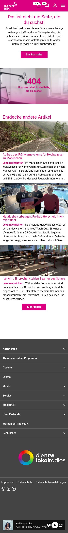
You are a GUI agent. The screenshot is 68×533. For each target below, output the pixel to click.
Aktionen (8, 367)
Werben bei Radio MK (15, 423)
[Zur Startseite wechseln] (10, 5)
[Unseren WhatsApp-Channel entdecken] (3, 489)
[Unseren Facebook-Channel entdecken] (9, 489)
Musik (6, 386)
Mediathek (9, 405)
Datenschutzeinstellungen (51, 482)
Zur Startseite (34, 54)
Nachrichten (10, 348)
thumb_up (61, 525)
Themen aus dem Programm (20, 358)
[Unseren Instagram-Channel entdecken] (14, 489)
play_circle (55, 525)
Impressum (7, 482)
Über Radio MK (11, 414)
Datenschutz (25, 482)
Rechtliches (9, 433)
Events (7, 376)
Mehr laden (34, 306)
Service (7, 395)
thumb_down (49, 525)
